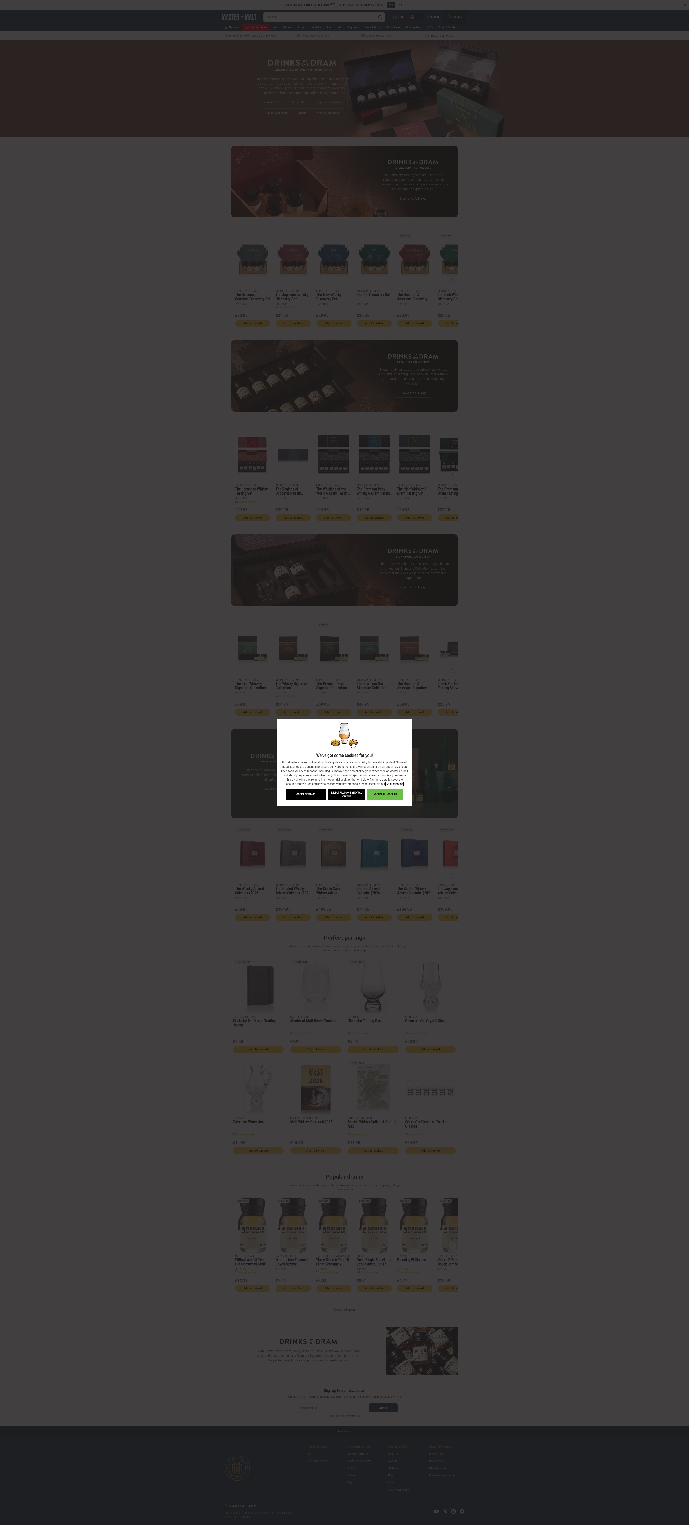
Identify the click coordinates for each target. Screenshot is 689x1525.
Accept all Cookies (385, 794)
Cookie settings (305, 794)
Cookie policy (394, 784)
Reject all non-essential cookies (346, 794)
